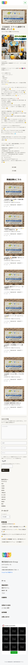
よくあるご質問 (5, 608)
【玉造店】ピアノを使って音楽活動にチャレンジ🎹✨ (13, 200)
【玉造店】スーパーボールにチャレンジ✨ (13, 316)
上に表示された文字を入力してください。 (11, 463)
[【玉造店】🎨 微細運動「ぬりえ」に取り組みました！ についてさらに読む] (14, 248)
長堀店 (2, 501)
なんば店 (3, 495)
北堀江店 (3, 499)
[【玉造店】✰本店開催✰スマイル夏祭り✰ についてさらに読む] (14, 335)
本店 (2, 483)
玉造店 (10, 31)
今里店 (2, 488)
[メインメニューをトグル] (25, 2)
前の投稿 (14, 167)
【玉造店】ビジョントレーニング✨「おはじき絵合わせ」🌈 (14, 229)
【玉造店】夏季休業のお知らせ (12, 403)
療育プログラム (5, 588)
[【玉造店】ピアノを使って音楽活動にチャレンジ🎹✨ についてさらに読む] (14, 190)
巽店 (2, 504)
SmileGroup (4, 481)
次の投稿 (14, 170)
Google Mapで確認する (7, 572)
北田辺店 (3, 497)
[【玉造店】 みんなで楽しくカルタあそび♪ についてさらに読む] (14, 364)
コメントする (4, 31)
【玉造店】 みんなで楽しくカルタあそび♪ (14, 374)
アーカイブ (3, 514)
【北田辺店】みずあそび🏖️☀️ (8, 524)
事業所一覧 (4, 590)
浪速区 (2, 490)
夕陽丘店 (3, 492)
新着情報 (3, 506)
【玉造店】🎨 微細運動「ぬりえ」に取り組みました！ (14, 258)
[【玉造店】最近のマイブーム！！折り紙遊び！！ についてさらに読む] (14, 277)
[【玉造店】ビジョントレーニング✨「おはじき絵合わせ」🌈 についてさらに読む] (14, 219)
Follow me (14, 652)
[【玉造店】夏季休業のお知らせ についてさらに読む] (14, 393)
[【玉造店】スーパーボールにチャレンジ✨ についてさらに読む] (14, 306)
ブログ (3, 593)
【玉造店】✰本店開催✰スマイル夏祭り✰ (13, 345)
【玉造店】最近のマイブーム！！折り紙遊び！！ (13, 287)
